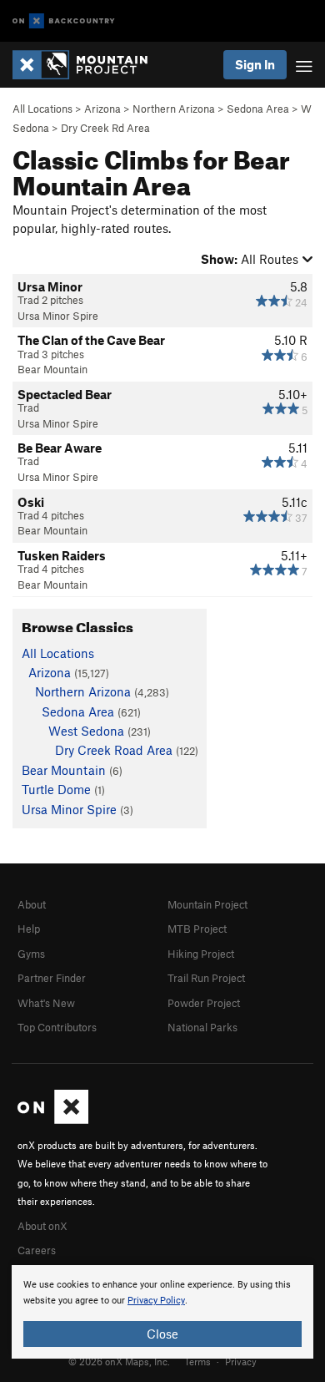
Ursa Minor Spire (58, 315)
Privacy (241, 1361)
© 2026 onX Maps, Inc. (119, 1361)
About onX (43, 1226)
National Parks (203, 1027)
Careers (37, 1250)
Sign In (255, 64)
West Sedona (86, 730)
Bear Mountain (53, 369)
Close (162, 1333)
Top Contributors (57, 1027)
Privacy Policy (156, 1300)
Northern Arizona (173, 108)
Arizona (102, 108)
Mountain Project (208, 904)
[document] (162, 1312)
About (32, 904)
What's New (46, 1003)
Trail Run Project (206, 978)
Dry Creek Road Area (113, 749)
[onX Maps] (53, 1119)
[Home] (88, 64)
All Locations (42, 108)
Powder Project (204, 1003)
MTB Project (197, 928)
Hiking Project (201, 953)
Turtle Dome (56, 789)
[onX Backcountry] (64, 21)
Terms (197, 1361)
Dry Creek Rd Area (105, 127)
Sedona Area (258, 108)
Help (29, 928)
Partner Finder (52, 978)
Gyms (31, 953)
